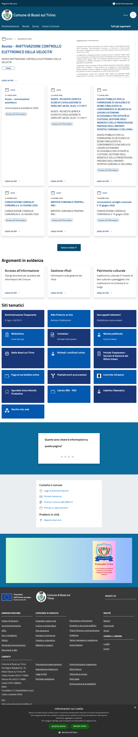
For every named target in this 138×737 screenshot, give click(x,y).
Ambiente (74, 635)
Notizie (107, 620)
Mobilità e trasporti (44, 645)
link (95, 721)
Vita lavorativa (42, 630)
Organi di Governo (10, 620)
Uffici (4, 630)
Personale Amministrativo (13, 645)
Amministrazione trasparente (83, 664)
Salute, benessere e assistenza (84, 640)
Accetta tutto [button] (58, 726)
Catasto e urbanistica (45, 640)
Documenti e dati (9, 650)
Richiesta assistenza (45, 679)
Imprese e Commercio (45, 635)
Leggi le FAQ (41, 674)
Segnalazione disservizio (47, 669)
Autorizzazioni (76, 645)
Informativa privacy (78, 674)
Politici (5, 640)
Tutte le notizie (68, 247)
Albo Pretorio (76, 669)
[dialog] (69, 721)
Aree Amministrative (11, 625)
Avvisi (9, 38)
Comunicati (109, 625)
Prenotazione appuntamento (49, 664)
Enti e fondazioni (9, 635)
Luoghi (107, 644)
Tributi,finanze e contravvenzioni (85, 630)
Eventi (106, 648)
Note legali (74, 679)
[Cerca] (133, 15)
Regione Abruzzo (9, 3)
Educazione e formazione (81, 620)
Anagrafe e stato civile (46, 620)
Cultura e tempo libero (46, 625)
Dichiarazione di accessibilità (83, 683)
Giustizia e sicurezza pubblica (83, 625)
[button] (69, 732)
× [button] (135, 708)
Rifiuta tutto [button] (79, 726)
